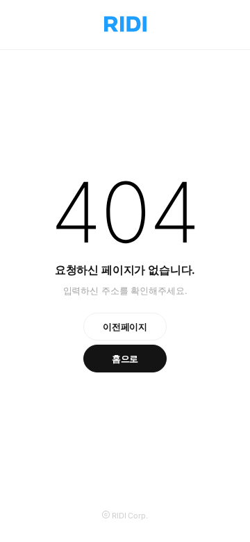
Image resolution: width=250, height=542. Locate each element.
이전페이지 (125, 326)
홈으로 (125, 358)
